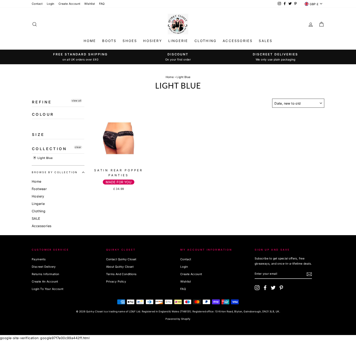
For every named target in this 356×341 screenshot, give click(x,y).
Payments (39, 259)
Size (38, 134)
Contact (37, 3)
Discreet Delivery (44, 266)
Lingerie (178, 41)
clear (78, 147)
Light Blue (183, 77)
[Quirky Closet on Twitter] (273, 287)
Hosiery (152, 41)
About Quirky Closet (120, 266)
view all (76, 100)
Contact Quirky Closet (121, 259)
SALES (265, 41)
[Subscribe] (309, 274)
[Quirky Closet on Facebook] (265, 287)
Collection (49, 149)
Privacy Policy (116, 281)
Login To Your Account (47, 289)
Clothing (205, 41)
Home (90, 41)
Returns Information (45, 274)
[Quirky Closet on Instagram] (257, 287)
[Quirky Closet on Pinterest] (281, 287)
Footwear (39, 189)
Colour (43, 114)
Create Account (69, 3)
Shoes (130, 41)
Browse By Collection (55, 172)
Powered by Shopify (177, 318)
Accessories (238, 41)
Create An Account (45, 281)
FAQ (102, 3)
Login (50, 3)
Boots (109, 41)
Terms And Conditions (121, 274)
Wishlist (89, 3)
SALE (36, 218)
